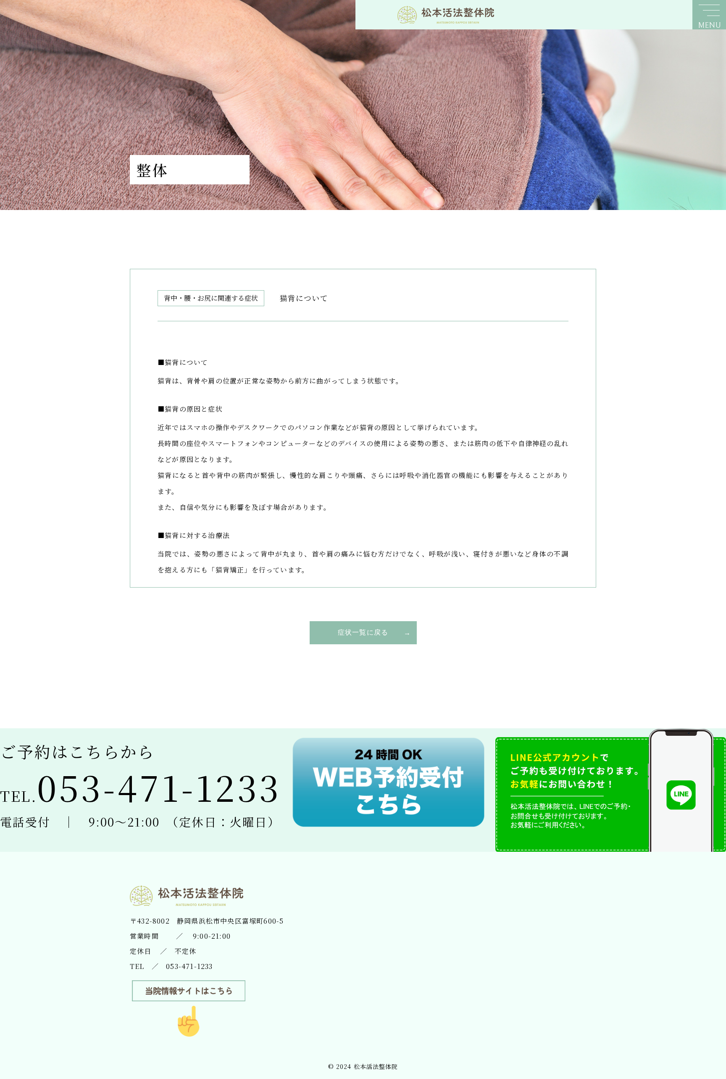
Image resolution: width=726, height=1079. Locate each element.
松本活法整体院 (376, 1066)
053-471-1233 (189, 966)
